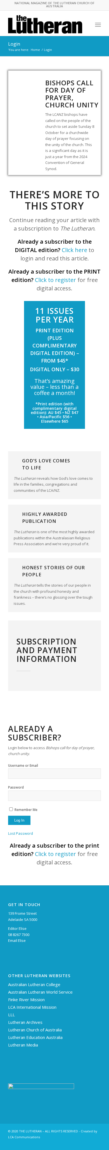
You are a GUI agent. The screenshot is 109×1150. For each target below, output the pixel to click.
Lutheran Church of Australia (35, 1030)
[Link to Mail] (97, 1143)
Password (16, 787)
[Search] (85, 24)
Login (14, 44)
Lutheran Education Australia (35, 1037)
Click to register (55, 280)
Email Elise (17, 940)
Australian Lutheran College (34, 984)
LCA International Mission (32, 1007)
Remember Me (26, 809)
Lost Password (20, 833)
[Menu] (98, 24)
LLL (11, 1014)
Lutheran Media (23, 1045)
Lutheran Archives (25, 1022)
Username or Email (23, 765)
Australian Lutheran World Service (40, 992)
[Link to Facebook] (88, 1143)
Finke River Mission (26, 999)
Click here (74, 250)
